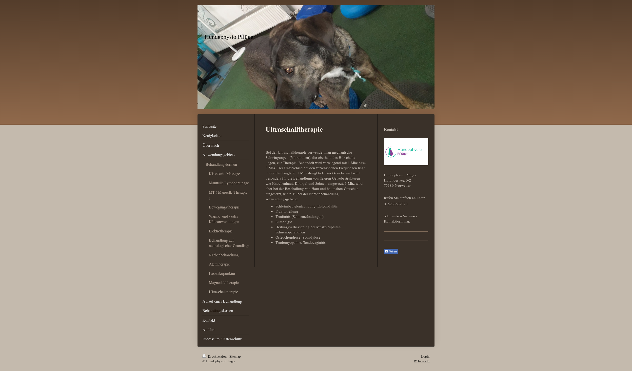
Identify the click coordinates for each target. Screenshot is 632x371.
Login (425, 356)
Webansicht (422, 361)
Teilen (392, 251)
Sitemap (235, 356)
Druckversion (217, 356)
